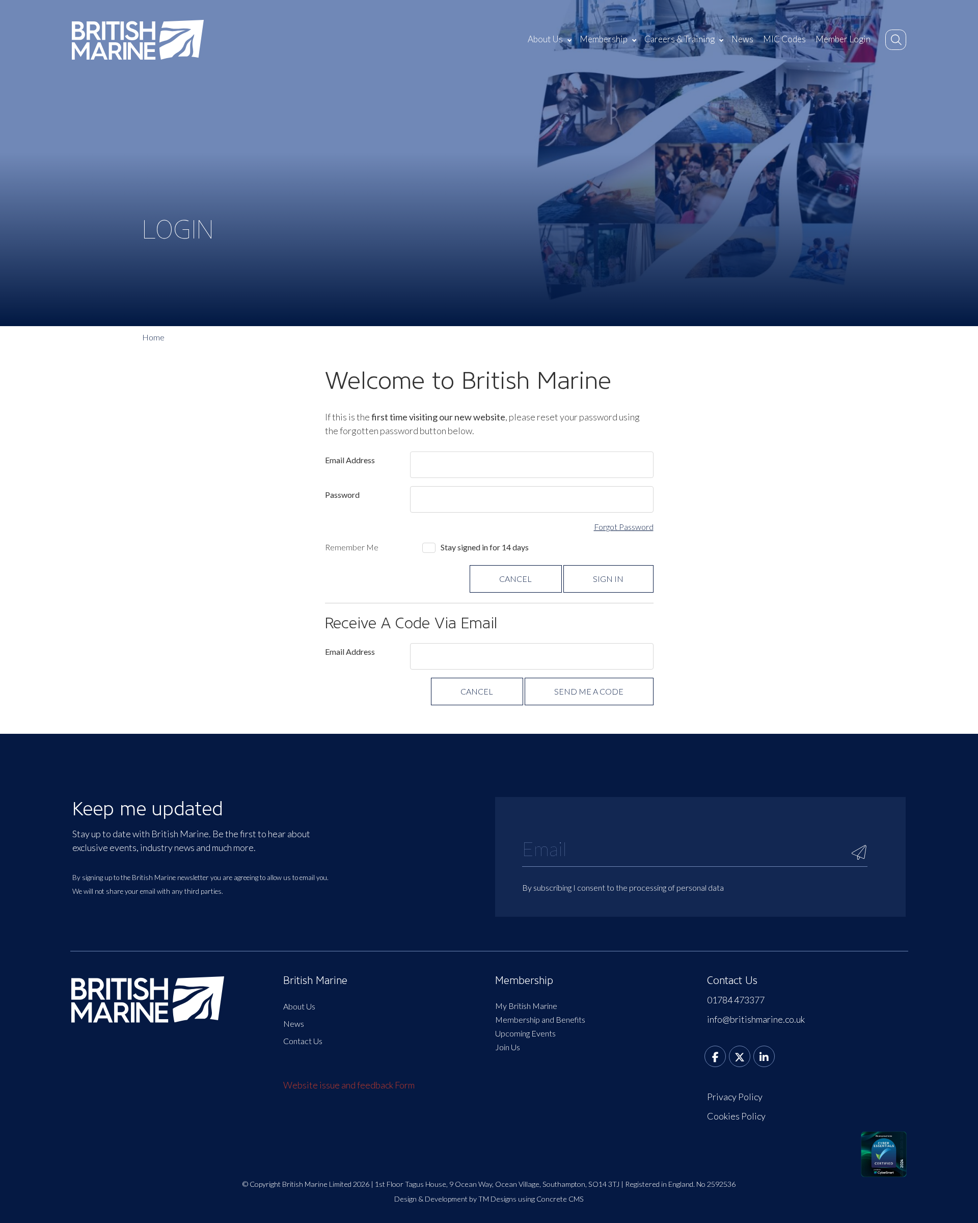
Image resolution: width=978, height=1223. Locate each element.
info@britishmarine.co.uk (756, 1019)
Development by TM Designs (471, 1198)
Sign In (608, 578)
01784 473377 (736, 999)
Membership (604, 39)
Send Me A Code (588, 691)
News (742, 39)
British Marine (315, 980)
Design (405, 1198)
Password (342, 494)
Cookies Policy (736, 1116)
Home (153, 337)
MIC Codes (784, 39)
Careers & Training (679, 39)
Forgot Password (624, 526)
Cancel (515, 578)
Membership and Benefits (540, 1019)
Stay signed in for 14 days (485, 547)
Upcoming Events (525, 1033)
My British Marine (526, 1006)
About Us (545, 39)
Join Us (507, 1047)
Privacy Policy (735, 1096)
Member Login (843, 39)
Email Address (350, 460)
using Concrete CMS (551, 1198)
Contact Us (302, 1041)
